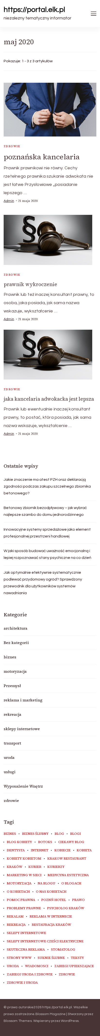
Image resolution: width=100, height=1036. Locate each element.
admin (9, 201)
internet (39, 850)
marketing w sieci (24, 875)
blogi (75, 834)
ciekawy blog (71, 842)
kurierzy (56, 867)
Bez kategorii (16, 642)
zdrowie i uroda (22, 982)
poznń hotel (53, 900)
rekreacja (12, 714)
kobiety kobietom (24, 858)
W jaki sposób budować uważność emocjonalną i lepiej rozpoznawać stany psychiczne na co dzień (47, 554)
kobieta (84, 850)
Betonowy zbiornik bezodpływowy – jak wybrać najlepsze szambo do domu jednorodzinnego (45, 511)
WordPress (70, 1021)
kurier (34, 867)
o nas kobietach (51, 891)
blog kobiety (19, 842)
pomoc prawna (21, 900)
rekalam (15, 916)
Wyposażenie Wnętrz (23, 786)
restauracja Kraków (51, 925)
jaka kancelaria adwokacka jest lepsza (49, 398)
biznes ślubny (35, 834)
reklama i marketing (23, 700)
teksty (77, 958)
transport (12, 743)
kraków (14, 867)
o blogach (71, 883)
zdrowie (12, 146)
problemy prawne (24, 908)
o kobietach (18, 891)
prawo (78, 900)
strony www (19, 958)
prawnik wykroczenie (30, 284)
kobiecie (62, 850)
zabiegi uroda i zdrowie (30, 974)
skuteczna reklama (26, 949)
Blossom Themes (18, 1021)
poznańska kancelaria (42, 157)
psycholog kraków (65, 908)
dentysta (16, 850)
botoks (45, 842)
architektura (15, 628)
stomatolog (63, 949)
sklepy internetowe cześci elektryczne (45, 941)
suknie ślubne (51, 958)
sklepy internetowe (22, 728)
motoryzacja (15, 671)
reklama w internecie (51, 916)
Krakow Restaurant (66, 858)
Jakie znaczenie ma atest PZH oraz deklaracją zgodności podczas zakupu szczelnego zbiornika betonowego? (47, 486)
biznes (10, 657)
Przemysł (12, 685)
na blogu (46, 883)
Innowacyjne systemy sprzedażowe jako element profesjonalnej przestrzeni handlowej (47, 532)
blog (59, 834)
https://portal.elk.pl (34, 9)
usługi (10, 771)
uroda (9, 757)
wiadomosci (36, 966)
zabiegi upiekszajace (74, 966)
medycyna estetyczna (68, 875)
